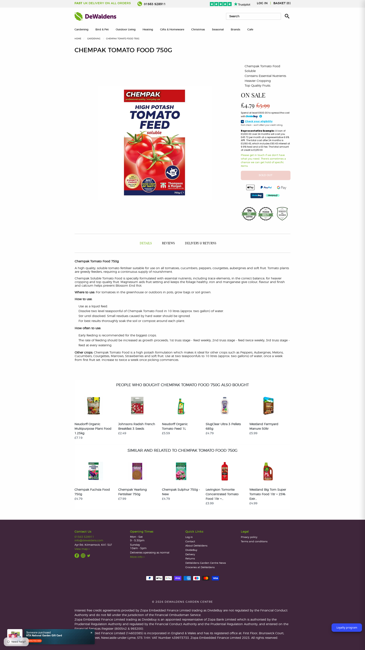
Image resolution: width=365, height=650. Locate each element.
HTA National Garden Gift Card (44, 635)
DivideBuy (191, 550)
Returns (190, 558)
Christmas (198, 29)
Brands (235, 29)
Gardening (81, 29)
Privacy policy (249, 537)
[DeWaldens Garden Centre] (95, 16)
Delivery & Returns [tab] (200, 243)
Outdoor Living (126, 29)
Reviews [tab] (168, 243)
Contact (190, 541)
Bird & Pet (102, 29)
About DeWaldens (196, 546)
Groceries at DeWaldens (200, 567)
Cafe (250, 29)
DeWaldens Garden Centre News (205, 563)
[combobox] (253, 16)
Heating (148, 29)
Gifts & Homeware (172, 29)
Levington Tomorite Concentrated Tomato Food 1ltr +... (222, 494)
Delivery (190, 554)
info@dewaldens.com (89, 540)
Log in (262, 3)
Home (78, 39)
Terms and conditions (254, 541)
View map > (82, 549)
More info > (137, 557)
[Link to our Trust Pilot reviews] (230, 3)
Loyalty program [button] (346, 627)
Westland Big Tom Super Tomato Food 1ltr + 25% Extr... (267, 494)
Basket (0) (281, 3)
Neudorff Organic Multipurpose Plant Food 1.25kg (93, 429)
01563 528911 (154, 4)
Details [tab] (146, 243)
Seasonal (218, 29)
